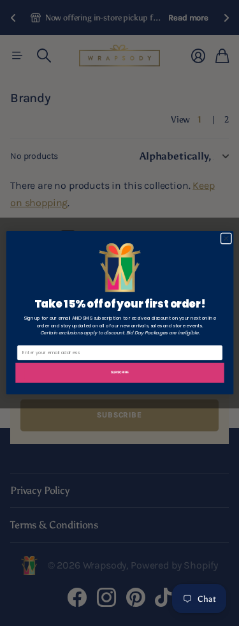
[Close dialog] (226, 239)
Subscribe (119, 372)
